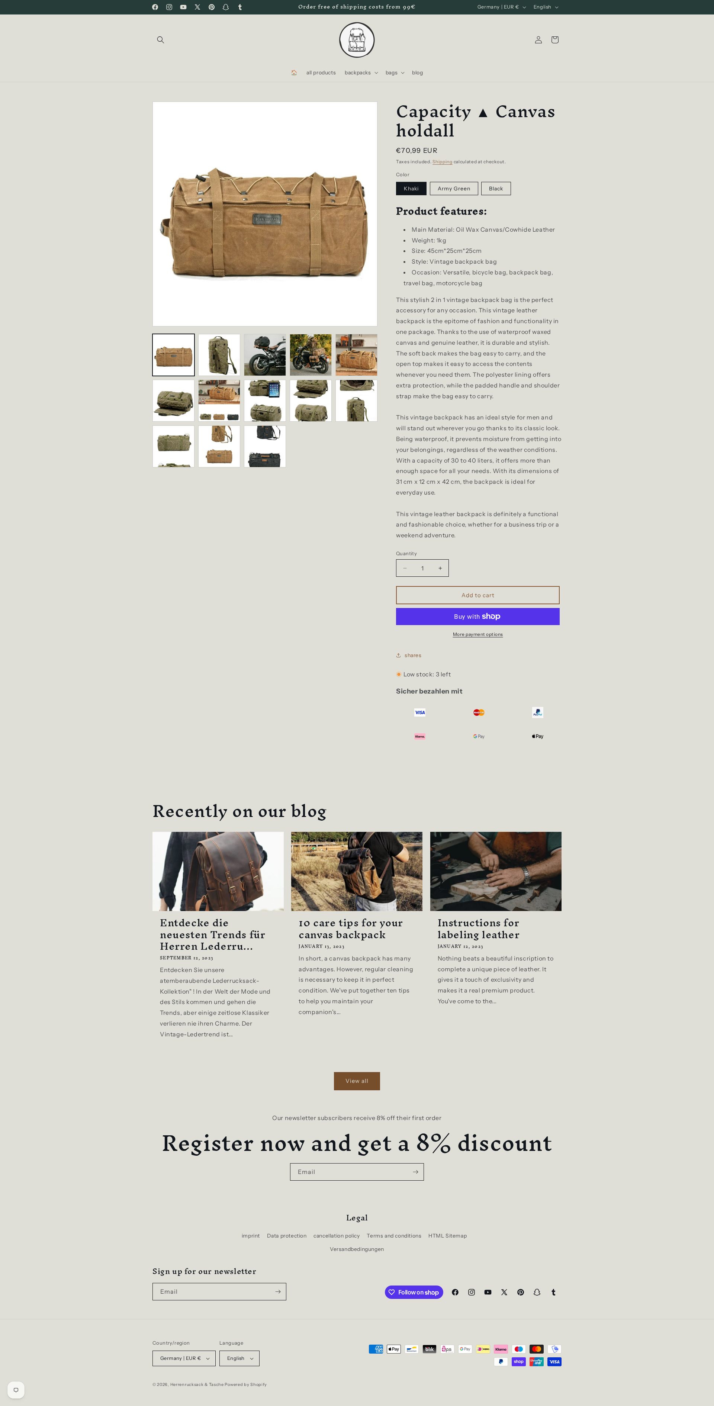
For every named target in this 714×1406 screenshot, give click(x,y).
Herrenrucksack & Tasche (197, 1384)
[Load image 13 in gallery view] (173, 446)
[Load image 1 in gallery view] (173, 355)
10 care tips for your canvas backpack (351, 928)
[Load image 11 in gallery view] (311, 401)
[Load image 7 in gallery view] (356, 355)
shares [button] (413, 655)
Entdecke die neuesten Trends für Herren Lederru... (212, 934)
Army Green (454, 188)
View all (357, 1080)
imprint (251, 1235)
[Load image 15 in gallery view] (265, 446)
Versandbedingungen (357, 1249)
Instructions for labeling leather (479, 928)
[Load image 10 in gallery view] (265, 401)
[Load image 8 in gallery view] (173, 401)
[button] (160, 40)
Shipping (442, 161)
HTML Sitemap (447, 1235)
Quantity (406, 553)
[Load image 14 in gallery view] (219, 446)
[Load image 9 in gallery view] (219, 401)
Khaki (411, 188)
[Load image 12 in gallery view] (356, 401)
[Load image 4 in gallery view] (265, 355)
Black (496, 188)
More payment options (478, 634)
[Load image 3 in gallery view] (219, 355)
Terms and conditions (394, 1235)
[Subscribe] (415, 1172)
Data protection (287, 1235)
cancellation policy (336, 1235)
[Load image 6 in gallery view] (311, 355)
